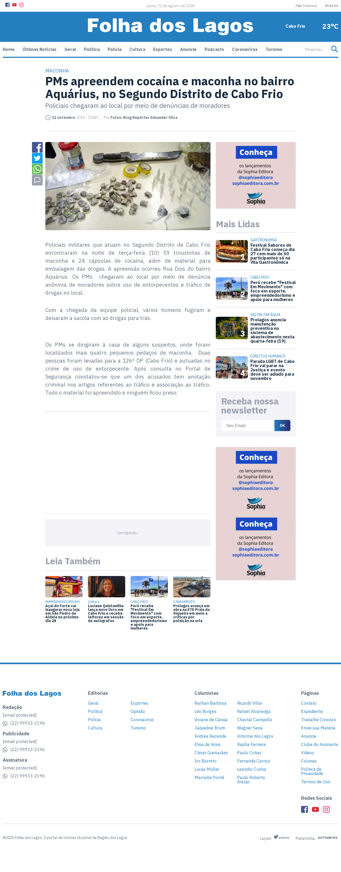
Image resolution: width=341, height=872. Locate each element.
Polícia (114, 49)
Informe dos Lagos (255, 736)
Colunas (309, 761)
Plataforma (306, 838)
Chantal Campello (254, 719)
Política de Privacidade (312, 771)
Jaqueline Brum (209, 728)
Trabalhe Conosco (318, 719)
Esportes (162, 49)
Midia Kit (331, 5)
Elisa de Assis (207, 744)
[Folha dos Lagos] (170, 26)
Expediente (312, 711)
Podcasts (214, 49)
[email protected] (20, 715)
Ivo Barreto (205, 761)
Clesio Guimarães (211, 752)
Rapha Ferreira (251, 744)
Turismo (274, 49)
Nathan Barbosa (210, 703)
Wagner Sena (250, 728)
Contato (308, 703)
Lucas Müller (207, 769)
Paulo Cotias (249, 752)
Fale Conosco (306, 5)
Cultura (137, 49)
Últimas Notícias (39, 49)
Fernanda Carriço (253, 761)
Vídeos (307, 752)
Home (9, 49)
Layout (266, 838)
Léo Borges (205, 711)
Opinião (138, 711)
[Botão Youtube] (14, 5)
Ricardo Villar (250, 703)
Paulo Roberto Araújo (251, 779)
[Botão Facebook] (7, 5)
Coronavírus (245, 49)
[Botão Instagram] (21, 5)
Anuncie (188, 49)
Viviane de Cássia (211, 719)
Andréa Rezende (210, 736)
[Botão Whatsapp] (37, 169)
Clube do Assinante (319, 744)
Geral (70, 49)
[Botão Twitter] (37, 158)
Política (92, 49)
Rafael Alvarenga (254, 711)
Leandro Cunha (251, 769)
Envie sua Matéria (318, 728)
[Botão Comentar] (37, 180)
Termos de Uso (315, 781)
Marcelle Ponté (209, 777)
